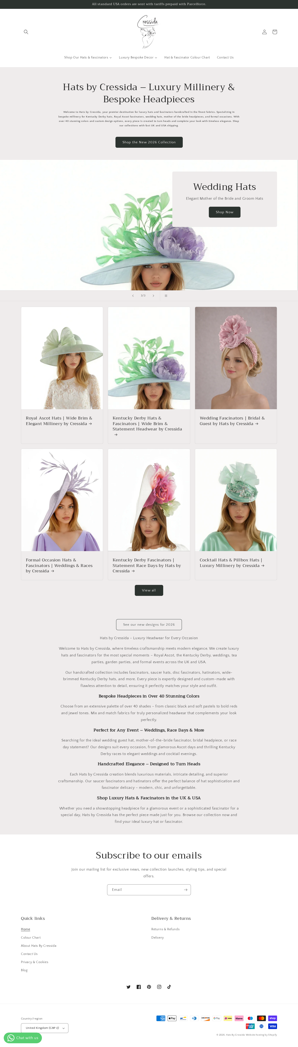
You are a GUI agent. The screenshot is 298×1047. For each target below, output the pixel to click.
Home (25, 929)
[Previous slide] (133, 296)
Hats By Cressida (235, 1035)
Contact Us (29, 954)
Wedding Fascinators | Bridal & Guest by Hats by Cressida (232, 420)
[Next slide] (153, 296)
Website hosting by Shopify (261, 1035)
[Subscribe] (185, 889)
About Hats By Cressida (38, 946)
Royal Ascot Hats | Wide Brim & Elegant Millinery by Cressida (59, 420)
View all (149, 590)
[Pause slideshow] (165, 296)
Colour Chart (31, 938)
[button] (26, 32)
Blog (24, 970)
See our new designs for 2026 (149, 625)
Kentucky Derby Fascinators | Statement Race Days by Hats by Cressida (147, 565)
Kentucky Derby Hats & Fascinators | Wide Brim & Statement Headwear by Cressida (147, 424)
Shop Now (225, 212)
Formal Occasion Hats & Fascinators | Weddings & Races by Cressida (59, 565)
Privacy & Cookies (34, 962)
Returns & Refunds (165, 929)
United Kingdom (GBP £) (42, 1028)
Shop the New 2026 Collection (149, 142)
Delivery (157, 938)
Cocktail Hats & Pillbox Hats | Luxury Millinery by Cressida (231, 562)
